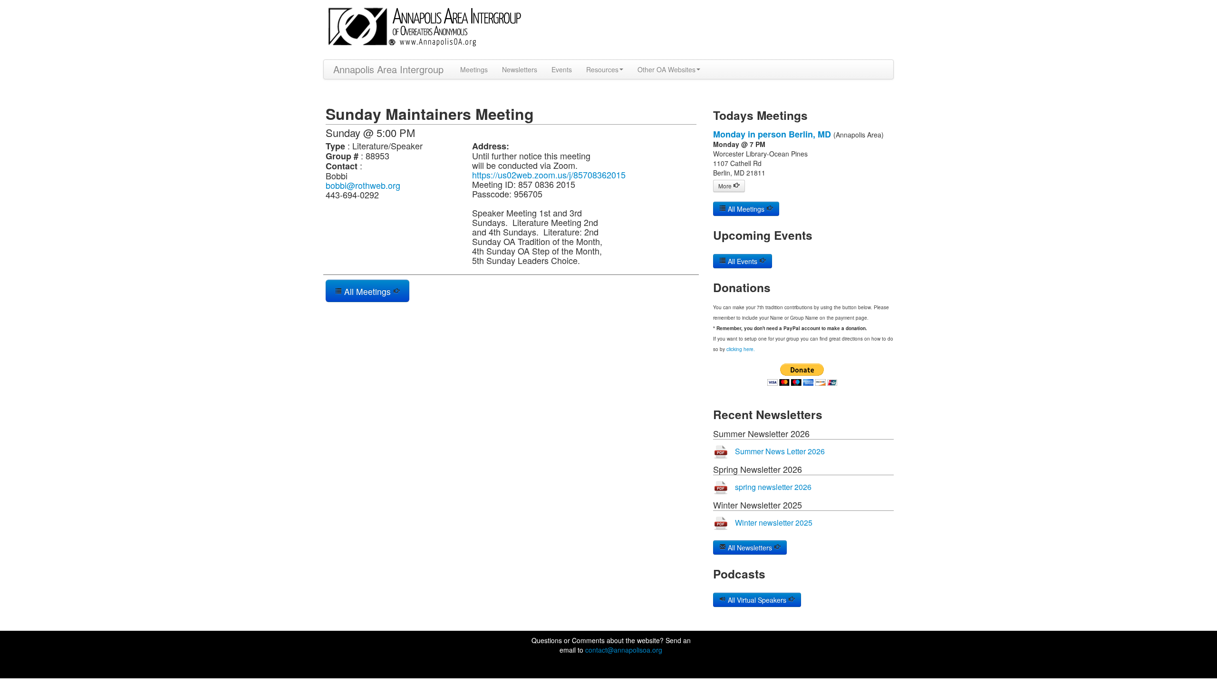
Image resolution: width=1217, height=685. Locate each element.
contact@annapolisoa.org (623, 650)
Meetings (474, 69)
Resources (602, 69)
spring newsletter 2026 (773, 486)
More (725, 186)
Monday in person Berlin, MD (772, 134)
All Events (742, 261)
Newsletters (519, 69)
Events (561, 69)
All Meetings (367, 291)
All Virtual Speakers (757, 600)
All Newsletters (750, 547)
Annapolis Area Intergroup (388, 69)
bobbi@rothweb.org (363, 185)
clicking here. (740, 349)
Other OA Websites (666, 69)
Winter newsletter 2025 (773, 522)
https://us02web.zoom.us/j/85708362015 (549, 174)
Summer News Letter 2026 (780, 451)
